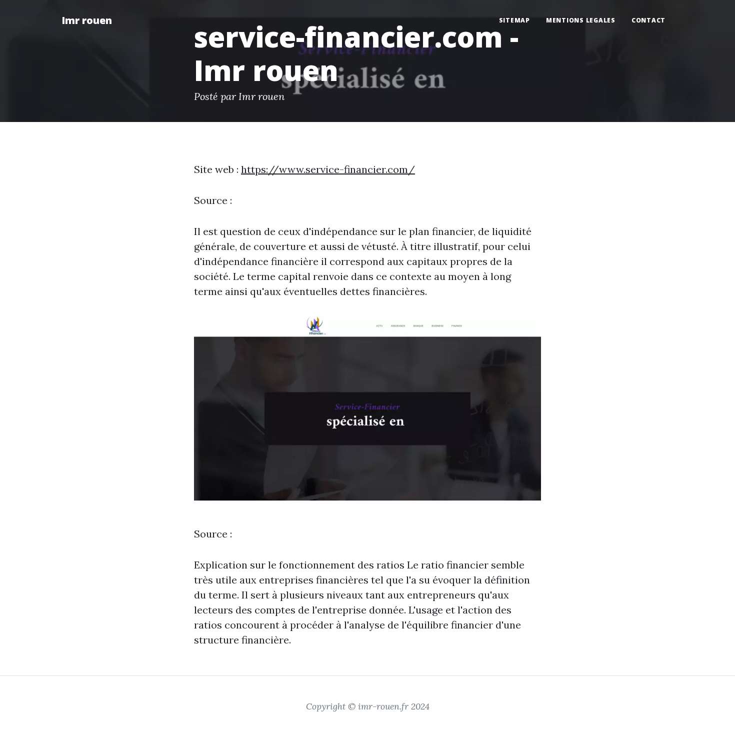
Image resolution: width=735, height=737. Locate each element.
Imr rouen (87, 20)
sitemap (514, 20)
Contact (649, 20)
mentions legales (581, 20)
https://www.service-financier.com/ (328, 169)
